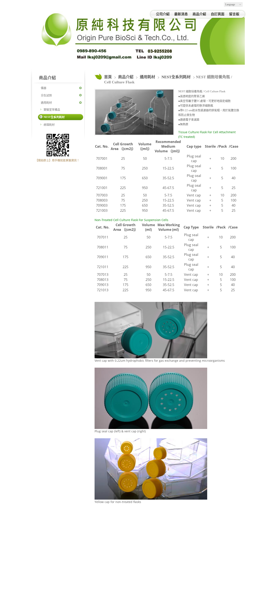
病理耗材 (49, 124)
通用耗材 (46, 102)
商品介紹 (126, 77)
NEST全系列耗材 (54, 117)
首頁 (108, 77)
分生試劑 (46, 95)
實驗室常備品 (52, 109)
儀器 (43, 88)
